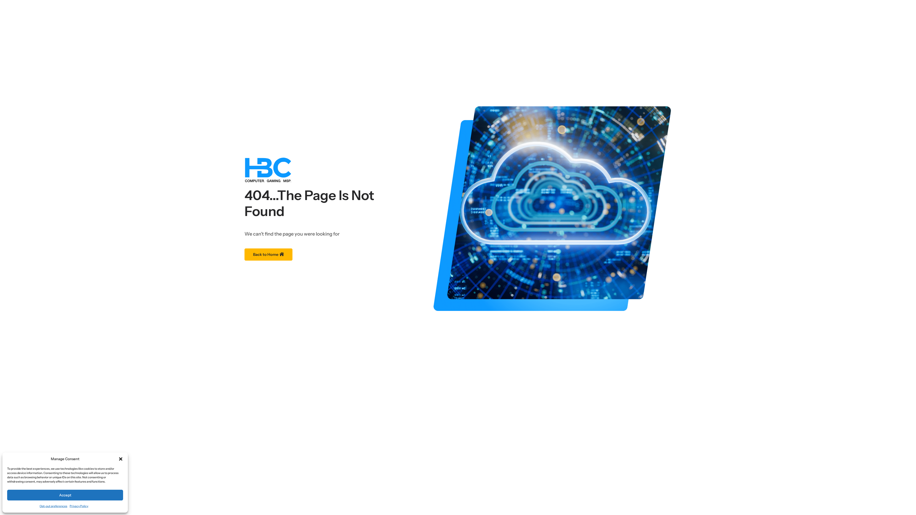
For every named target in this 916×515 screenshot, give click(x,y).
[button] (120, 459)
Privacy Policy (79, 506)
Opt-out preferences (53, 506)
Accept (65, 495)
